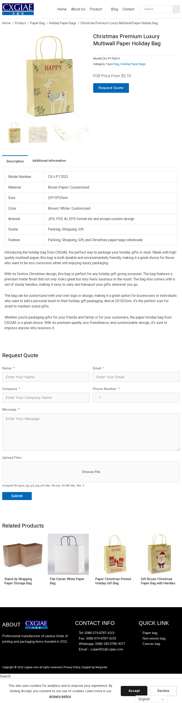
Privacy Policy (71, 667)
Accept (134, 691)
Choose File (91, 472)
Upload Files (12, 458)
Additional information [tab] (49, 160)
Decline (163, 691)
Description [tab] (15, 161)
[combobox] (97, 397)
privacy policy (60, 696)
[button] (82, 38)
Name (7, 368)
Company (9, 389)
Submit (17, 496)
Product (96, 9)
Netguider (101, 667)
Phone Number (105, 389)
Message (9, 410)
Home (62, 9)
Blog (114, 9)
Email (97, 368)
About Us (78, 9)
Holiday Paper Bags (133, 64)
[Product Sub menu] (105, 9)
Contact (128, 9)
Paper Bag (112, 64)
